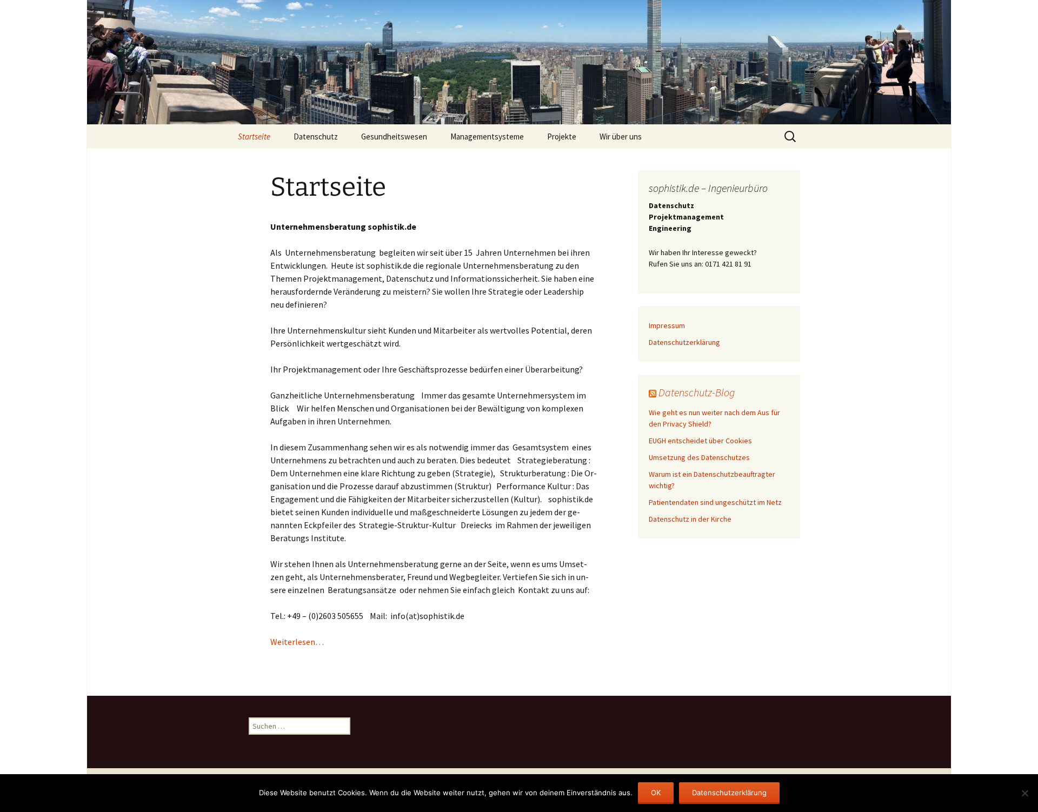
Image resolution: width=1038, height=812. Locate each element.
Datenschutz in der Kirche (690, 519)
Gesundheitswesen (394, 136)
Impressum (667, 325)
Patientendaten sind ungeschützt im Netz (715, 502)
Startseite (254, 136)
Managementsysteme (487, 136)
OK (656, 792)
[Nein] (1024, 793)
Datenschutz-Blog (696, 392)
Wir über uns (621, 136)
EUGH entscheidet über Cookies (700, 440)
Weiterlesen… (297, 641)
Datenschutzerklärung (684, 342)
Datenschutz (316, 136)
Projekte (561, 136)
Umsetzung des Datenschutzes (699, 457)
